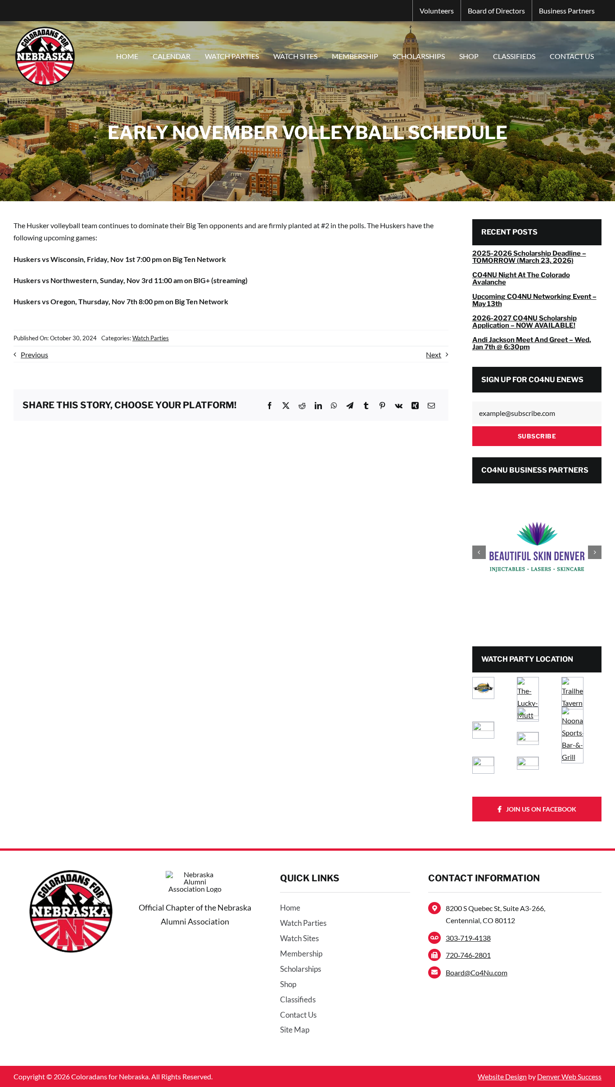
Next (433, 354)
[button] (479, 552)
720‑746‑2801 (468, 955)
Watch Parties (150, 338)
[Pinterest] (382, 405)
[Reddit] (302, 405)
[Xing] (415, 405)
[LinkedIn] (318, 405)
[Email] (431, 405)
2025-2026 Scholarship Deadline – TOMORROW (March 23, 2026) (529, 257)
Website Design (502, 1076)
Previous (34, 354)
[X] (286, 405)
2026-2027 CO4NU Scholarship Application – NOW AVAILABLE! (524, 322)
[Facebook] (270, 405)
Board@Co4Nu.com (476, 972)
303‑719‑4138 (468, 938)
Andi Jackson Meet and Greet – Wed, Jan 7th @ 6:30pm (531, 344)
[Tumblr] (366, 405)
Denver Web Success (569, 1076)
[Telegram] (350, 405)
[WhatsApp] (334, 405)
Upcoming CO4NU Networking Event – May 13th (534, 300)
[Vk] (398, 405)
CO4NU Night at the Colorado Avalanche (521, 279)
